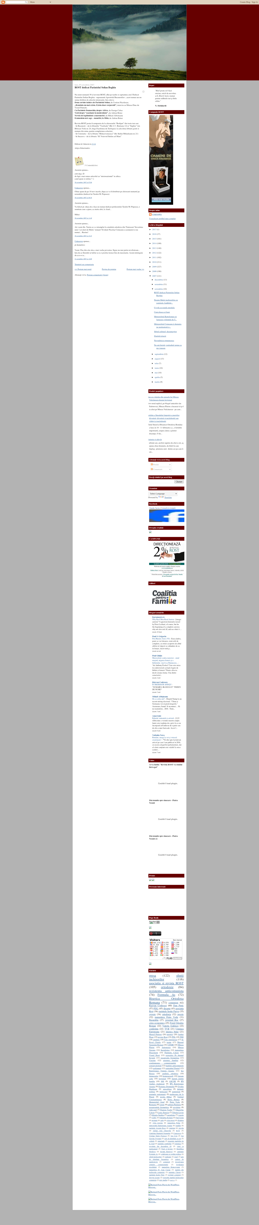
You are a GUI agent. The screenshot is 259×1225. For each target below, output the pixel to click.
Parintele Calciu (172, 1052)
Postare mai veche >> (135, 269)
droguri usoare (154, 1177)
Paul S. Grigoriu (159, 636)
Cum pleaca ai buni (162, 312)
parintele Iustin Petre (156, 1175)
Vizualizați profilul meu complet (162, 218)
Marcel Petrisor (155, 1034)
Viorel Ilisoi (154, 1055)
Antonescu (166, 1047)
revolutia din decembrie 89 (160, 1146)
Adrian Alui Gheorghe (162, 1130)
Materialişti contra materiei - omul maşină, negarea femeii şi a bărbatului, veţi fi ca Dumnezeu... (165, 660)
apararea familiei (170, 1060)
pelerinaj (172, 1128)
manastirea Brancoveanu (171, 1167)
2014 (154, 243)
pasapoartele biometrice (159, 1107)
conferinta (153, 1028)
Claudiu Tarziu (154, 508)
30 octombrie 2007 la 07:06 (83, 182)
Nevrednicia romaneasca (164, 340)
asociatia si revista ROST (166, 983)
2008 (154, 271)
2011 (154, 257)
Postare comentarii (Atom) (97, 274)
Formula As (166, 994)
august (158, 358)
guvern (152, 1014)
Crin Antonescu (170, 1039)
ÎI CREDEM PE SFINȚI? (162, 684)
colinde (151, 1141)
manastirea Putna (173, 1123)
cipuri (162, 1104)
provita (181, 1128)
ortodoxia (166, 1014)
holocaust (164, 1091)
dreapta (167, 1008)
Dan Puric (178, 1005)
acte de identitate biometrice (166, 1158)
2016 (154, 234)
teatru (169, 1042)
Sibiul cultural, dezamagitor (165, 331)
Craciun (152, 1060)
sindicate (168, 1157)
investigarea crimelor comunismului (166, 1163)
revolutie (176, 1107)
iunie (157, 368)
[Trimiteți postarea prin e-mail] (96, 144)
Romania (152, 1104)
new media (163, 1180)
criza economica (157, 1023)
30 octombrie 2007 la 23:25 (83, 236)
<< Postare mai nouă (83, 269)
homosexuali (168, 1076)
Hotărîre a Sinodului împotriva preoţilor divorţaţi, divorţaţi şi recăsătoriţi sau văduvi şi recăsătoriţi (163, 418)
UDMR (171, 1044)
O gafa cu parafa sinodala (164, 307)
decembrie (159, 279)
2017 (154, 229)
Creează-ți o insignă (168, 508)
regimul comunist (174, 1175)
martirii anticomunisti (175, 1065)
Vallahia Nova (158, 735)
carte (162, 1120)
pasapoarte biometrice (170, 1057)
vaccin (181, 1115)
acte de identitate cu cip (172, 1138)
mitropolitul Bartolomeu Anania (160, 1125)
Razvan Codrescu (158, 1005)
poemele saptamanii (157, 1094)
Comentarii (157, 469)
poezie (180, 1014)
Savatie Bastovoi (166, 1151)
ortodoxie (167, 987)
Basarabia (153, 1020)
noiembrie (159, 284)
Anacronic (156, 715)
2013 (154, 248)
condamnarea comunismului (162, 1063)
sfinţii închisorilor (155, 1157)
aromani (154, 1120)
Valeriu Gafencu (170, 1025)
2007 (154, 276)
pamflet (178, 1125)
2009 (154, 266)
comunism (173, 1002)
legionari (162, 1078)
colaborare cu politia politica (171, 1154)
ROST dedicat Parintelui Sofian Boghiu (95, 87)
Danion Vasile (166, 1109)
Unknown (79, 188)
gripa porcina (158, 1123)
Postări (156, 464)
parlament (157, 1068)
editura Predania (174, 1104)
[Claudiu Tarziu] (175, 521)
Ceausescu (177, 1133)
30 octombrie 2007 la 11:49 (83, 218)
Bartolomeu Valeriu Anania (161, 1070)
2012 (154, 252)
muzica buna (172, 1031)
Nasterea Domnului (166, 1086)
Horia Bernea (174, 1099)
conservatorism (155, 1065)
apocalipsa (167, 1089)
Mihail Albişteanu (160, 696)
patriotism (176, 1091)
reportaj (170, 1034)
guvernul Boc (172, 1020)
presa (152, 975)
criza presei (171, 1120)
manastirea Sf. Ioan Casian (159, 1170)
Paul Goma (180, 1117)
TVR (167, 1028)
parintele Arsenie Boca (157, 1128)
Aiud (176, 1157)
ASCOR (172, 1081)
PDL (156, 1008)
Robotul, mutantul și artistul (163, 718)
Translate (168, 497)
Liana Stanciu (163, 1112)
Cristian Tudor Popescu (158, 1136)
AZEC (154, 1117)
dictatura (181, 1120)
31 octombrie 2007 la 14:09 (83, 259)
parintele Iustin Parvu (169, 1011)
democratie (153, 1076)
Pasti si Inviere (167, 1149)
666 (162, 1081)
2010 (154, 262)
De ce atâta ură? (158, 699)
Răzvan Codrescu (159, 682)
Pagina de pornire (109, 269)
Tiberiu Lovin (178, 1112)
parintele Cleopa (174, 1172)
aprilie (157, 377)
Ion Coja (174, 1136)
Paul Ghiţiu (157, 655)
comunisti (166, 1162)
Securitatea (165, 1050)
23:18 (94, 144)
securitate (171, 1115)
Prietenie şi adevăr (154, 439)
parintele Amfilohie (164, 1143)
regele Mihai (166, 1096)
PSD (182, 1037)
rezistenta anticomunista (166, 991)
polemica (178, 1143)
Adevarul (153, 1109)
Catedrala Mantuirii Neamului (159, 1133)
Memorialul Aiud (156, 1102)
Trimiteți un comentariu (84, 264)
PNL (174, 1037)
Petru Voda (175, 1102)
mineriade (161, 1141)
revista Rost (163, 1037)
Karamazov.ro (158, 617)
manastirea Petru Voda (166, 1017)
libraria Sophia (158, 1115)
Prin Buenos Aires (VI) (161, 638)
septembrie (159, 354)
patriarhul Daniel (173, 1068)
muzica (172, 1180)
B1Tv (178, 1130)
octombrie (159, 289)
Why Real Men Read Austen (163, 619)
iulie (157, 363)
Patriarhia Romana (166, 1117)
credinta (156, 1039)
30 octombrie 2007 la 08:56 (83, 198)
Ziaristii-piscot (160, 336)
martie (157, 381)
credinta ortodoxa (170, 1073)
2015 (154, 238)
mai (156, 372)
